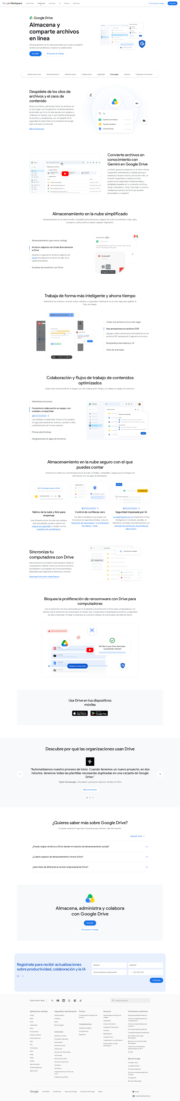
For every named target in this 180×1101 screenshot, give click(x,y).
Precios (66, 3)
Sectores (52, 3)
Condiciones (57, 1091)
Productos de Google (87, 1091)
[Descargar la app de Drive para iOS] (80, 713)
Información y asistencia (138, 1011)
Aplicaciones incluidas (39, 1011)
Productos (41, 3)
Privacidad (45, 1091)
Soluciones (30, 3)
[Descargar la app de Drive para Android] (99, 713)
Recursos (76, 3)
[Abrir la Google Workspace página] (13, 3)
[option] (34, 74)
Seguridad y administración (65, 1011)
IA (59, 3)
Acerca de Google (71, 1091)
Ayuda (100, 1091)
